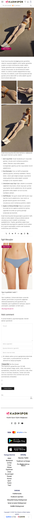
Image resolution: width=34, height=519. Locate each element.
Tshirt (9, 483)
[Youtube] (22, 423)
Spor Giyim (6, 48)
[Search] (31, 5)
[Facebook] (9, 234)
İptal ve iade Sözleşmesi (17, 503)
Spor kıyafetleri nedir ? (9, 292)
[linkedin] (21, 234)
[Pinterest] (15, 234)
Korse (9, 478)
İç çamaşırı (9, 474)
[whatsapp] (24, 234)
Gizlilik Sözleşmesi (17, 506)
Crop (9, 465)
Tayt (9, 485)
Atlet (9, 458)
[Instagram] (15, 423)
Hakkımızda (17, 493)
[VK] (12, 234)
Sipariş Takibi (23, 458)
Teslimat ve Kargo (23, 461)
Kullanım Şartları (17, 497)
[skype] (27, 234)
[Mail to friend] (18, 234)
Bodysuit (9, 460)
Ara (2, 395)
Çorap (9, 463)
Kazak (9, 476)
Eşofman (9, 469)
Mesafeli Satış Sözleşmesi (17, 500)
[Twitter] (7, 234)
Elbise (9, 467)
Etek (9, 472)
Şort (9, 481)
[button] (2, 2)
